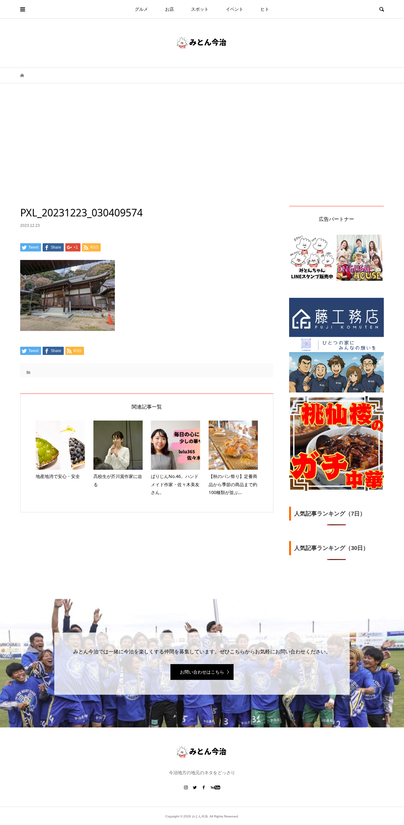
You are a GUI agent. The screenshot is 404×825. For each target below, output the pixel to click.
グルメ (141, 9)
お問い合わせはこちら (202, 672)
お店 (169, 9)
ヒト (264, 9)
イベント (234, 9)
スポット (200, 9)
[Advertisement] (202, 158)
